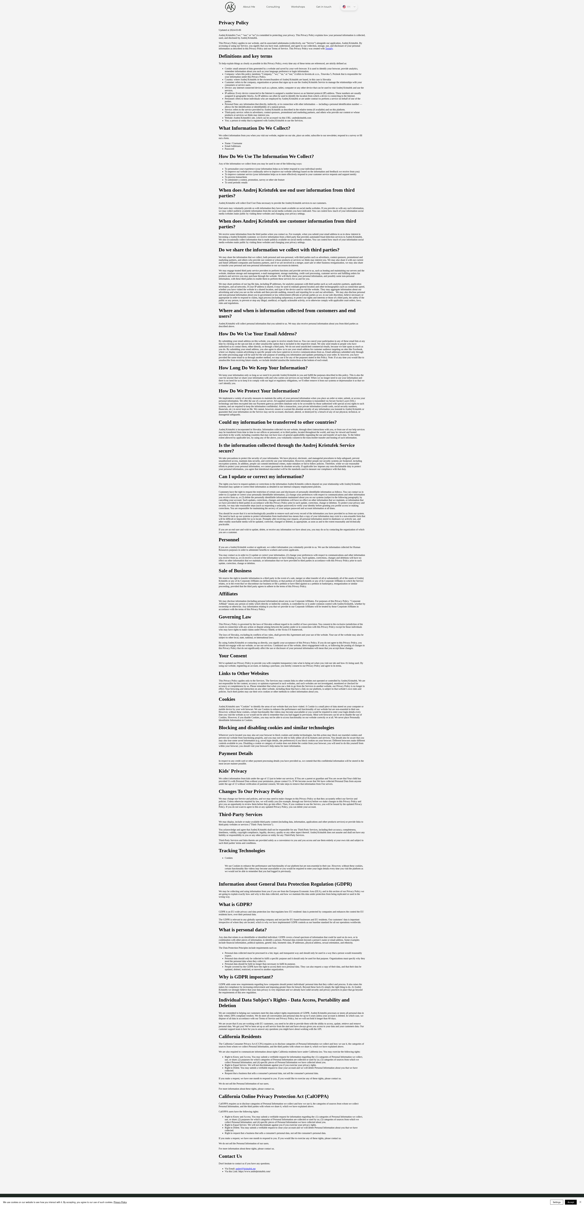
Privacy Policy (120, 1202)
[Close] (580, 1202)
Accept (571, 1202)
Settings (557, 1202)
